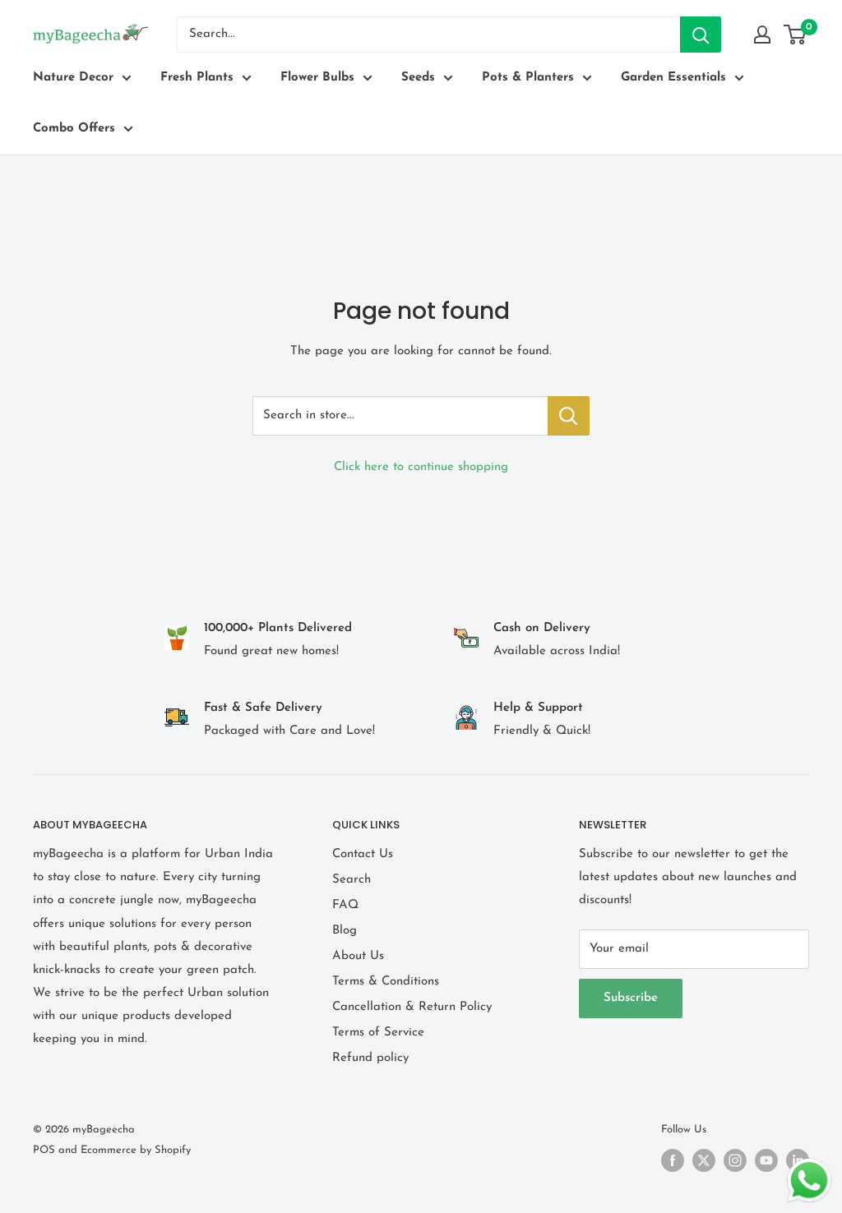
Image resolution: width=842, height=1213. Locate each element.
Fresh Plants (197, 77)
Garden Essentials (673, 77)
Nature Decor (73, 77)
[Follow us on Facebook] (672, 1160)
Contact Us (362, 854)
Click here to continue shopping (421, 467)
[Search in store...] (569, 416)
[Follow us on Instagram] (735, 1160)
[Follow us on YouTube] (766, 1160)
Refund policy (370, 1058)
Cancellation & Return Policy (412, 1007)
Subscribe (631, 998)
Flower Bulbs (317, 77)
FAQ (345, 905)
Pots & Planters (528, 77)
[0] (795, 34)
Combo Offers (74, 128)
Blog (344, 931)
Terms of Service (378, 1032)
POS (44, 1150)
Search (351, 880)
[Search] (700, 34)
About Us (358, 956)
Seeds (418, 77)
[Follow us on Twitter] (703, 1160)
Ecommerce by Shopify (136, 1150)
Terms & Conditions (385, 981)
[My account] (762, 34)
